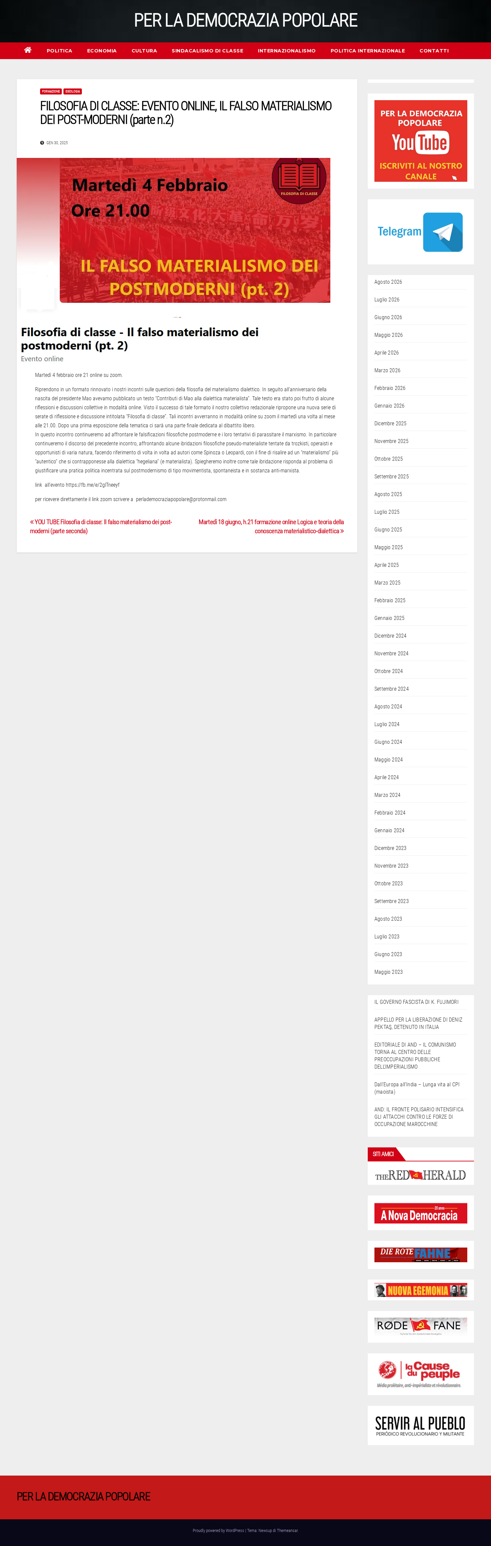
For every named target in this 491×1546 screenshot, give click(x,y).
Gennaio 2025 (389, 618)
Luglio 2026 (386, 299)
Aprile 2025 (386, 565)
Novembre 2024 (391, 653)
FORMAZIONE (51, 91)
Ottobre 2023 (388, 883)
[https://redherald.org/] (420, 1174)
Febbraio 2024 (390, 813)
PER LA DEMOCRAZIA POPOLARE (245, 20)
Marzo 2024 (387, 795)
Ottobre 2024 (388, 671)
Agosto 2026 (388, 282)
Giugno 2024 (388, 742)
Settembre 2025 (391, 476)
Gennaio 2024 (389, 830)
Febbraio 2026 (390, 388)
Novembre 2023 (391, 866)
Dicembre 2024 (390, 636)
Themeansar (287, 1530)
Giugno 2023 (388, 954)
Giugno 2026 (388, 317)
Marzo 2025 (387, 583)
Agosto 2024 (388, 706)
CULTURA (144, 51)
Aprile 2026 (386, 353)
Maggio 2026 (388, 335)
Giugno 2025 (388, 529)
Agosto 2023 (388, 919)
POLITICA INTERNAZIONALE (368, 51)
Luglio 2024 (386, 724)
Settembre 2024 (391, 689)
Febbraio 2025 (390, 600)
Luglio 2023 (386, 936)
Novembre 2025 (391, 441)
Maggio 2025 (388, 547)
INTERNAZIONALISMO (287, 51)
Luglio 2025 (386, 512)
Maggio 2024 (388, 759)
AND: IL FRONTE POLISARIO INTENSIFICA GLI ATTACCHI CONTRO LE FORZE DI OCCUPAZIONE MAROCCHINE (419, 1116)
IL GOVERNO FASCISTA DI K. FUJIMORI (416, 1002)
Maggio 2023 (388, 972)
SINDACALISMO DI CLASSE (207, 51)
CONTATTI (434, 51)
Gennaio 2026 (389, 406)
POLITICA (59, 51)
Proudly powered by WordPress (219, 1530)
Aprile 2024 (386, 777)
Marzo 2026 (387, 370)
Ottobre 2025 (388, 459)
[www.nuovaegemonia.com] (420, 1289)
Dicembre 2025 (390, 423)
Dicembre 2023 (390, 848)
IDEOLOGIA (72, 91)
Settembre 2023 (391, 901)
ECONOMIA (102, 51)
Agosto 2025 (388, 494)
